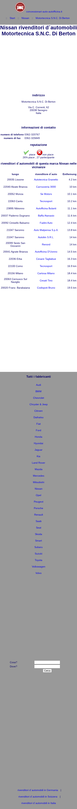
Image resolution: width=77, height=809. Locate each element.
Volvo (38, 573)
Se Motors (46, 194)
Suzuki (38, 553)
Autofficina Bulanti (46, 208)
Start (12, 18)
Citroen (38, 410)
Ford (38, 430)
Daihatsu (38, 417)
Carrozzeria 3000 (46, 186)
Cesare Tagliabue (46, 258)
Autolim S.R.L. (46, 237)
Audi (38, 384)
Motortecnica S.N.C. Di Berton (53, 18)
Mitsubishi (38, 482)
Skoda (38, 534)
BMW (38, 391)
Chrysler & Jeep (39, 404)
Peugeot (38, 501)
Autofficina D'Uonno (46, 251)
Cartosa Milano (46, 273)
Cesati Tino (46, 280)
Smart (38, 540)
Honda (38, 436)
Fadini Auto (46, 222)
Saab (39, 521)
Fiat (38, 423)
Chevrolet (38, 397)
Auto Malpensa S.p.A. (46, 230)
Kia (38, 456)
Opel (38, 495)
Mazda (38, 469)
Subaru (38, 547)
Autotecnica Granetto (46, 179)
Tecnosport (46, 201)
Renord (46, 244)
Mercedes (38, 475)
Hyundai (38, 443)
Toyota (38, 560)
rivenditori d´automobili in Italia (38, 803)
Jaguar (38, 449)
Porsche (38, 508)
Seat (38, 527)
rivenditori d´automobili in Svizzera (37, 796)
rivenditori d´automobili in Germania (38, 790)
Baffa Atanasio (46, 215)
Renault (38, 514)
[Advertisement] (38, 65)
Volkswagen (38, 566)
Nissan (25, 18)
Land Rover (38, 462)
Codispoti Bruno (46, 287)
